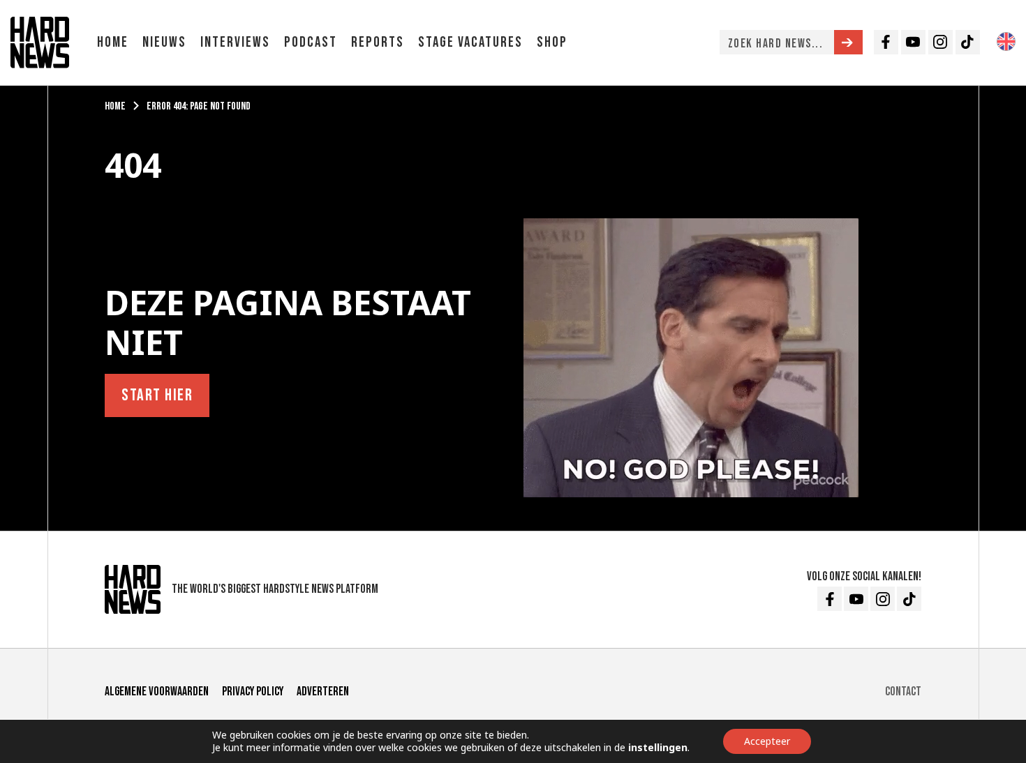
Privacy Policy (252, 691)
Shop (552, 42)
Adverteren (323, 691)
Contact (903, 691)
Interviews (235, 42)
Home (112, 42)
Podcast (310, 42)
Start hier (157, 395)
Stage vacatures (470, 42)
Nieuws (164, 42)
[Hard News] (39, 41)
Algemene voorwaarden (157, 691)
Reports (377, 42)
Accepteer (767, 741)
